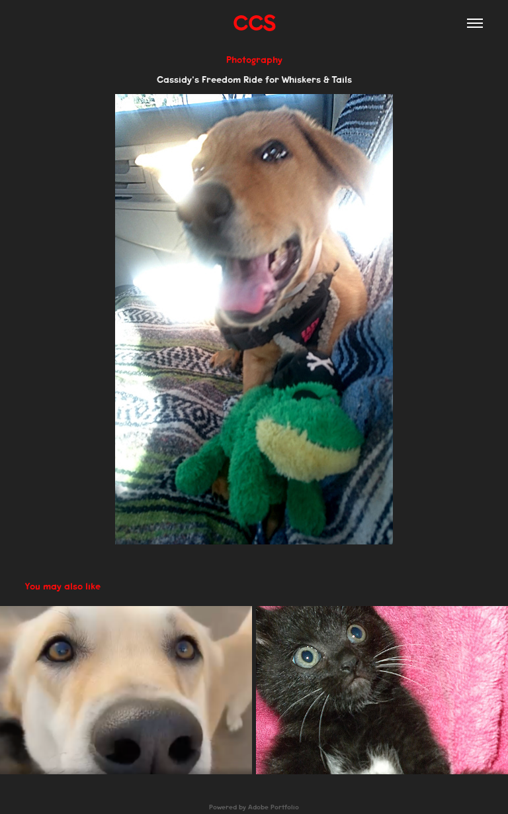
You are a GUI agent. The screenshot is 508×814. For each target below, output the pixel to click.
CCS (254, 23)
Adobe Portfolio (273, 807)
